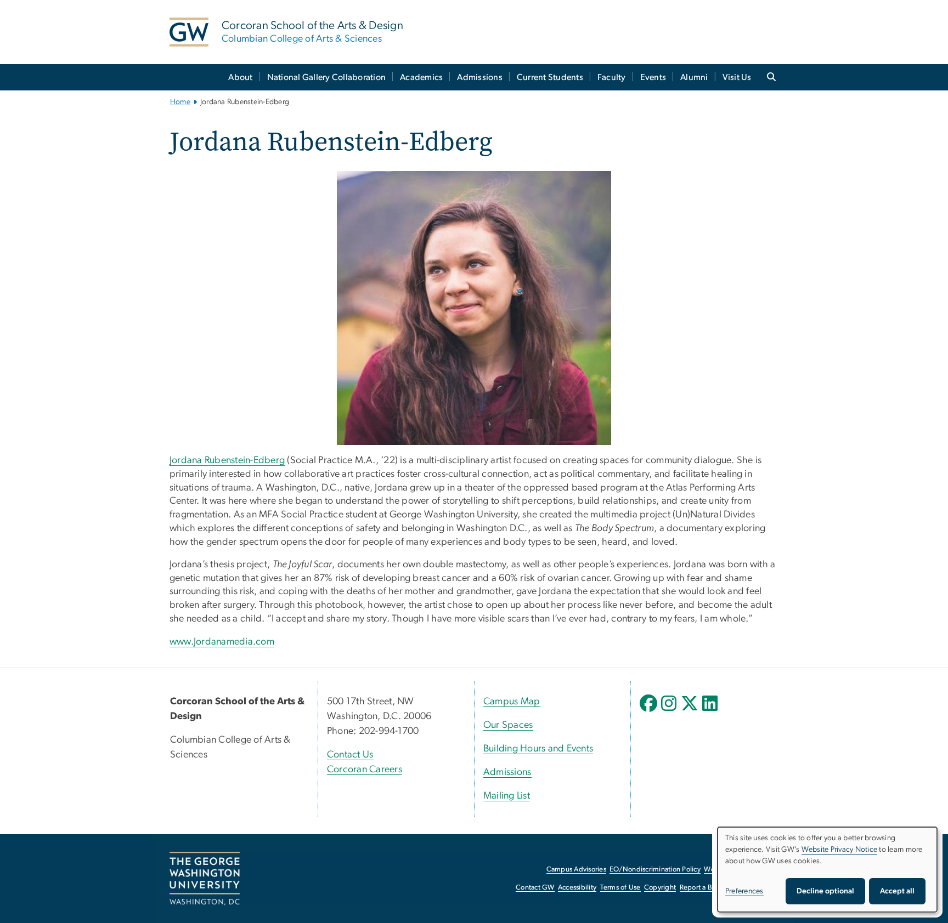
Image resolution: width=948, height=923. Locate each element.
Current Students (550, 77)
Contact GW (535, 887)
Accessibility (577, 887)
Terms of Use (620, 887)
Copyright (660, 887)
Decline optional (825, 891)
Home (180, 102)
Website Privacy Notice (840, 849)
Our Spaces (508, 725)
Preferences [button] (744, 891)
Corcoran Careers (364, 769)
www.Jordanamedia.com (222, 642)
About (240, 77)
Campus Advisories (576, 869)
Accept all (897, 891)
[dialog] (827, 869)
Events (653, 77)
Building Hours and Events (538, 749)
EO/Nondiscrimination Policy (655, 869)
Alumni (694, 77)
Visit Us (737, 77)
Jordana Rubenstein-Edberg (227, 460)
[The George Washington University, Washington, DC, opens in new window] (205, 878)
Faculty (611, 77)
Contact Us (350, 755)
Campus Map (511, 702)
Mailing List (506, 796)
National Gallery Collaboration (326, 77)
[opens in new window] (649, 711)
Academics (421, 77)
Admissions (480, 77)
